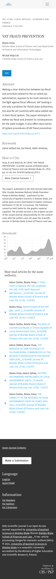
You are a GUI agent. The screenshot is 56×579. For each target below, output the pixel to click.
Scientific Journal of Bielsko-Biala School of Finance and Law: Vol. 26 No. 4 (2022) (28, 314)
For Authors (8, 503)
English (6, 479)
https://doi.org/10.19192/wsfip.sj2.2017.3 (21, 133)
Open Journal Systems (14, 447)
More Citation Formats (17, 178)
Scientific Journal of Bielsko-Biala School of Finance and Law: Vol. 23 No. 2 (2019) (28, 335)
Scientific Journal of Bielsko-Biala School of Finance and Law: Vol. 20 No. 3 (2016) (29, 408)
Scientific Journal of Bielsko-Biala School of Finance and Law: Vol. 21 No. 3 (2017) (28, 363)
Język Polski (8, 483)
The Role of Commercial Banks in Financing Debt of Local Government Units (30, 328)
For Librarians (9, 507)
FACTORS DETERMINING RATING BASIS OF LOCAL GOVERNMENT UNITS (29, 377)
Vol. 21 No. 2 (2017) (11, 19)
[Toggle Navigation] (47, 4)
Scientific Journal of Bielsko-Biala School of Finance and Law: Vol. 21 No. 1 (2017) (28, 384)
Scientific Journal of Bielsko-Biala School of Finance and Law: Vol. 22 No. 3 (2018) (28, 297)
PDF (7, 73)
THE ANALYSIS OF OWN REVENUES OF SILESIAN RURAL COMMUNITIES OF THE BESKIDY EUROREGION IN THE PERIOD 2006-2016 (30, 352)
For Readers (8, 500)
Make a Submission (17, 460)
